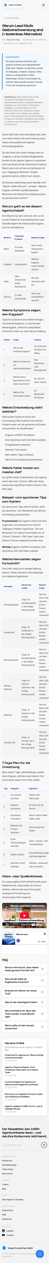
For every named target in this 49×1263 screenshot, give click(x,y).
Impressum (7, 1219)
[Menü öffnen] (43, 5)
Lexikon (5, 1184)
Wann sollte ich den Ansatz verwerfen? (19, 1027)
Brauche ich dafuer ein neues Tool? (21, 992)
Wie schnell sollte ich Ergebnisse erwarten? (17, 980)
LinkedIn (9, 1231)
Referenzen (7, 1160)
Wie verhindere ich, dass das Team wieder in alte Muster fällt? (20, 1013)
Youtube (9, 1235)
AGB (4, 1214)
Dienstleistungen (9, 1165)
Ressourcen (7, 1173)
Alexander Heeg (13, 40)
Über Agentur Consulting (12, 1199)
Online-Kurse (7, 1169)
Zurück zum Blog (12, 18)
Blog (4, 1188)
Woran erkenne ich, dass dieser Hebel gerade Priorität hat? (22, 969)
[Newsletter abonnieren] (44, 1145)
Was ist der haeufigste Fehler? (21, 1002)
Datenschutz (7, 1210)
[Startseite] (13, 5)
